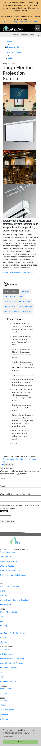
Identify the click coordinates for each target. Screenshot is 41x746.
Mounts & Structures (9, 561)
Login (32, 35)
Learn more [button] (8, 736)
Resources (24, 35)
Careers (15, 35)
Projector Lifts (6, 557)
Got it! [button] (20, 742)
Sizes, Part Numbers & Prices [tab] (17, 301)
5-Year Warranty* (10, 273)
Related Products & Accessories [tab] (18, 306)
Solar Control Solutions (10, 570)
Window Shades (7, 566)
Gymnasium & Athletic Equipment (14, 575)
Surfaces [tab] (25, 291)
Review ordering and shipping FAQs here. (20, 22)
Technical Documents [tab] (14, 296)
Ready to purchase (26, 273)
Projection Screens (8, 552)
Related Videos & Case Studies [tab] (18, 311)
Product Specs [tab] (11, 291)
